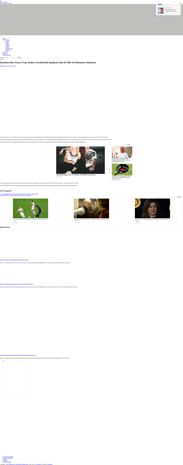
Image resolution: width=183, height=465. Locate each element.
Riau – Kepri (6, 39)
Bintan (7, 43)
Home (4, 38)
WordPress (49, 464)
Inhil (7, 51)
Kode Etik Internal (7, 462)
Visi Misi (5, 459)
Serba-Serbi (5, 53)
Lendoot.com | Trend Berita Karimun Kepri (18, 464)
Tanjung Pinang (9, 48)
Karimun (8, 44)
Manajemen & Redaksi (8, 456)
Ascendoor (38, 464)
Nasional (5, 52)
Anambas (8, 41)
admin (1, 66)
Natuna (7, 47)
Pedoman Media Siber (8, 458)
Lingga (7, 46)
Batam (7, 42)
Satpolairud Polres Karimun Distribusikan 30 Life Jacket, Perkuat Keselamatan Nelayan (18, 355)
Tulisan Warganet (7, 55)
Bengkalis (8, 49)
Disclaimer (5, 460)
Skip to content (3, 2)
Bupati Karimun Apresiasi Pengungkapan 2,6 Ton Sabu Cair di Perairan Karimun (16, 284)
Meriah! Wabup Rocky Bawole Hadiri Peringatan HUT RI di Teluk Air (14, 259)
